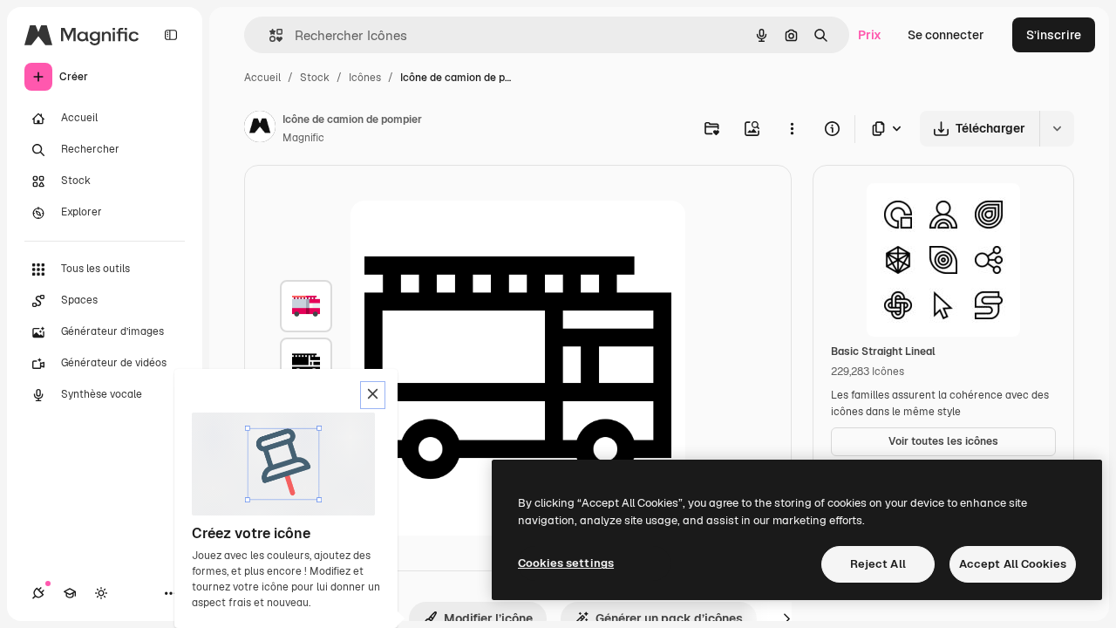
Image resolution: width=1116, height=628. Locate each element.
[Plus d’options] (791, 128)
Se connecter (946, 35)
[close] (372, 395)
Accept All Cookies (1012, 563)
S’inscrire (1053, 35)
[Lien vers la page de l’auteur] (260, 129)
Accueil (262, 78)
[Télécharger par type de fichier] (888, 129)
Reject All (878, 563)
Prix (869, 35)
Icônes (365, 78)
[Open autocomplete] (269, 35)
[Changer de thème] (101, 593)
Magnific (303, 138)
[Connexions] (38, 593)
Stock (315, 78)
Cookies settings (566, 563)
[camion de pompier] (306, 306)
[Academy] (70, 593)
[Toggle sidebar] (171, 35)
